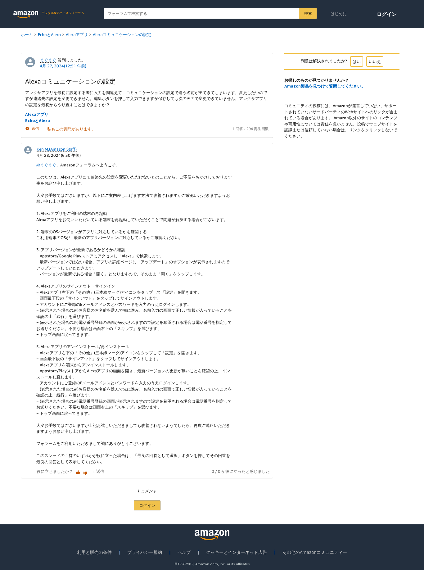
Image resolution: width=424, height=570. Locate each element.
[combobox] (210, 13)
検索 (308, 13)
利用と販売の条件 (94, 552)
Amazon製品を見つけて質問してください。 (324, 86)
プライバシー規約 (144, 552)
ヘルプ (184, 552)
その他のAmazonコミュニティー (314, 552)
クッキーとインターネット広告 (236, 552)
